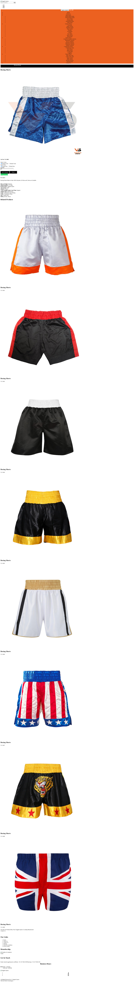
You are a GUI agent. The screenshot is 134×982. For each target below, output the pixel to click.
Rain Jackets (70, 29)
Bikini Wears (70, 50)
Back (13, 172)
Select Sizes (3, 164)
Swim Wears (70, 49)
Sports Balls (68, 15)
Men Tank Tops (69, 55)
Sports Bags (69, 36)
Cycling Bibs (70, 51)
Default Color (5, 163)
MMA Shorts (70, 59)
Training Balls (70, 20)
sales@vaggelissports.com (9, 962)
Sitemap (5, 943)
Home (68, 12)
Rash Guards (70, 57)
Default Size (5, 166)
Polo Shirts (69, 34)
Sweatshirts (69, 31)
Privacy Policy (6, 946)
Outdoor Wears (68, 23)
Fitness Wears (68, 54)
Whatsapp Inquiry (4, 174)
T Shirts (70, 32)
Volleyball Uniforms (69, 44)
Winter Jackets (70, 26)
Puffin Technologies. (8, 980)
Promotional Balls (70, 21)
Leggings (70, 52)
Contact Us (68, 63)
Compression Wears (68, 46)
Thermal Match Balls (69, 17)
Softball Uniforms (70, 45)
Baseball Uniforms (70, 42)
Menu (70, 10)
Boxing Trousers (69, 60)
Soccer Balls (70, 18)
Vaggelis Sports (15, 979)
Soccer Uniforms (70, 41)
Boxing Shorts (70, 61)
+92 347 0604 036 (23, 962)
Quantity (2, 167)
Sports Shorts (70, 35)
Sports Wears (68, 37)
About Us (68, 13)
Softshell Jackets (69, 27)
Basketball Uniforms (69, 40)
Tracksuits (70, 25)
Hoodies (70, 30)
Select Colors (3, 162)
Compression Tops (70, 47)
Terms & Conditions (7, 945)
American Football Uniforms (69, 39)
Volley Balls (70, 22)
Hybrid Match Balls (69, 16)
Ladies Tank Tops (70, 56)
